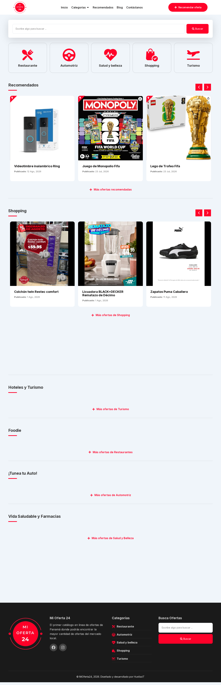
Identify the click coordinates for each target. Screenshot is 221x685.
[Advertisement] (110, 344)
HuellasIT (139, 676)
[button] (207, 87)
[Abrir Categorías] (88, 7)
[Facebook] (53, 647)
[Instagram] (63, 647)
